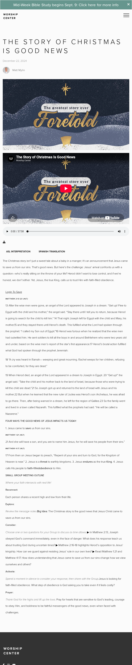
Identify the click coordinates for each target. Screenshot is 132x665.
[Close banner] (128, 5)
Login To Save (14, 292)
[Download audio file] (4, 242)
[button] (126, 15)
